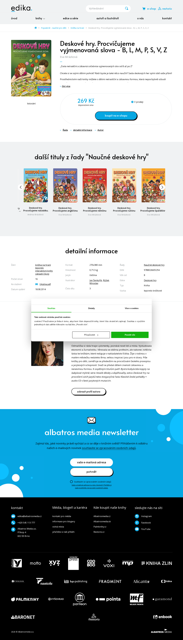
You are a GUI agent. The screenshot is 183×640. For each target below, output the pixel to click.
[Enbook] (162, 617)
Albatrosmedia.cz (102, 516)
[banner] (21, 8)
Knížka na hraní (77, 28)
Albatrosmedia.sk (102, 521)
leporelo (39, 267)
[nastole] (44, 581)
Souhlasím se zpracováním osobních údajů (92, 481)
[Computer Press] (73, 563)
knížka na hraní (43, 264)
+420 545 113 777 (26, 522)
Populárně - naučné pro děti (53, 28)
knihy (39, 18)
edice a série (70, 18)
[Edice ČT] (166, 581)
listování (31, 103)
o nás (140, 18)
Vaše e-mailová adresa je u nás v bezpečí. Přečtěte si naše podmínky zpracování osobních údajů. (91, 486)
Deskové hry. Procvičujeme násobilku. (35, 209)
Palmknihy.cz (100, 526)
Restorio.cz (99, 531)
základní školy (42, 273)
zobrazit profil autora (88, 391)
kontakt (167, 18)
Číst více (66, 86)
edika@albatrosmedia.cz (30, 516)
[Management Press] (127, 563)
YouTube (145, 529)
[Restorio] (94, 617)
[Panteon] (79, 599)
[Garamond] (162, 599)
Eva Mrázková (68, 57)
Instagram (146, 516)
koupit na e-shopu (116, 115)
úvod (14, 18)
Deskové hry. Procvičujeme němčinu (94, 209)
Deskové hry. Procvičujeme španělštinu (153, 209)
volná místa (58, 526)
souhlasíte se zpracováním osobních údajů (109, 448)
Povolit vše (130, 335)
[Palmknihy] (25, 599)
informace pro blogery (63, 521)
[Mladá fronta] (136, 599)
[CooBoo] (91, 563)
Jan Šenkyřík (95, 280)
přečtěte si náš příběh (63, 531)
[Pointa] (108, 599)
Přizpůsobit (89, 335)
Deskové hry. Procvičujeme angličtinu (65, 209)
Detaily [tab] (91, 308)
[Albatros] (16, 563)
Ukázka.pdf (45, 284)
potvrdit (91, 472)
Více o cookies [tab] (132, 308)
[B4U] (75, 581)
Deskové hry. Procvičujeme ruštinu (124, 209)
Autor (101, 130)
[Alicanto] (141, 581)
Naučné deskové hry (154, 264)
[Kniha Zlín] (156, 563)
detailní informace (82, 130)
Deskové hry (150, 280)
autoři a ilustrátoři (107, 18)
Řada (65, 130)
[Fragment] (110, 581)
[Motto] (35, 563)
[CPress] (18, 581)
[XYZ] (54, 563)
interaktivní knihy (44, 270)
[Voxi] (108, 563)
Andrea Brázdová (35, 214)
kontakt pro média (61, 516)
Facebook (146, 522)
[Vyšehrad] (56, 599)
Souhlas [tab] (51, 308)
